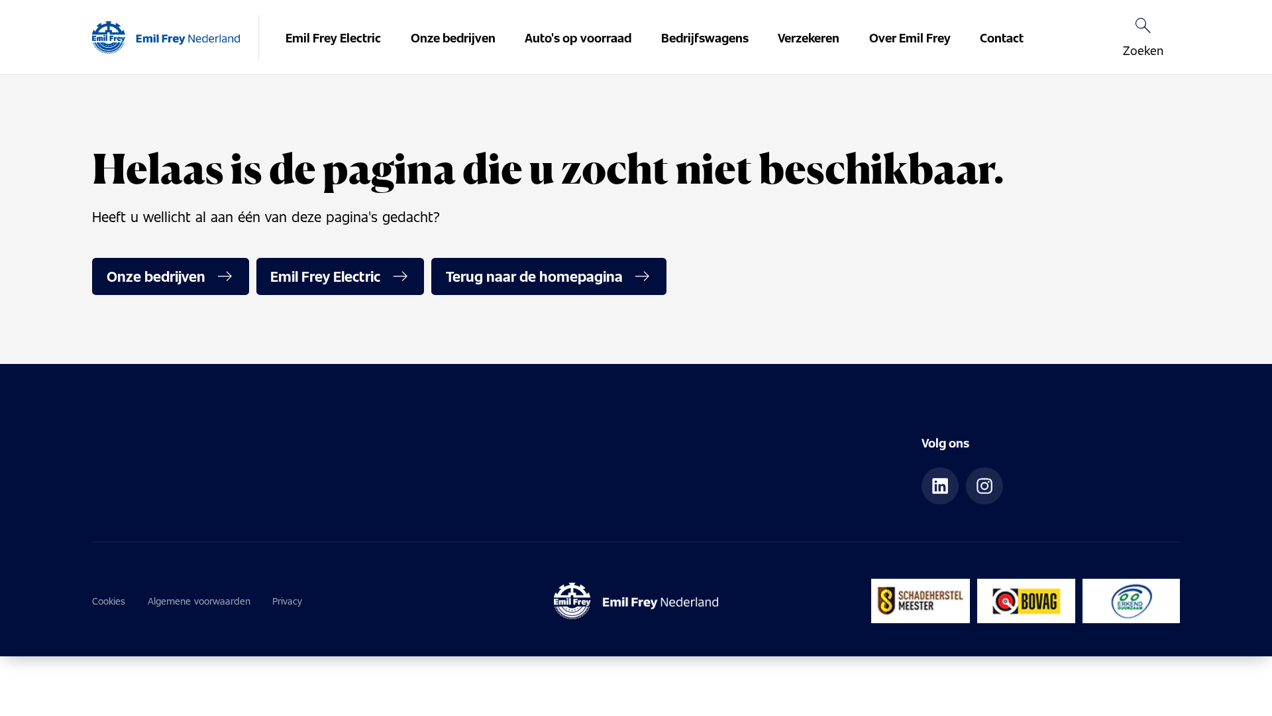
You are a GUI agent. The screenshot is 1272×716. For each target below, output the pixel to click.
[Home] (166, 37)
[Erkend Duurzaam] (1131, 601)
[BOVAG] (1026, 601)
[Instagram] (984, 486)
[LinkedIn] (940, 486)
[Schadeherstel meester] (920, 601)
